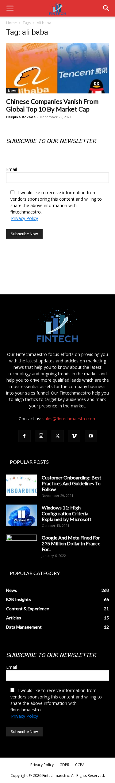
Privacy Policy (24, 218)
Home (11, 22)
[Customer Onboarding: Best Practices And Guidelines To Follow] (21, 485)
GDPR (64, 764)
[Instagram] (41, 436)
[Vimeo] (74, 436)
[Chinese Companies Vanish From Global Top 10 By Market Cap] (57, 68)
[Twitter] (58, 436)
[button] (10, 8)
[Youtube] (91, 436)
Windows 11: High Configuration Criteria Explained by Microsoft (66, 513)
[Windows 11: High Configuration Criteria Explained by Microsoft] (21, 515)
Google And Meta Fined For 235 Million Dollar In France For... (71, 543)
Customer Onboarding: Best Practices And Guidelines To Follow (71, 483)
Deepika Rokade (21, 117)
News (12, 91)
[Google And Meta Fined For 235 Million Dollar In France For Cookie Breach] (21, 545)
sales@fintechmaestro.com (69, 419)
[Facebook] (24, 436)
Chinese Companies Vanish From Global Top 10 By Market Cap (52, 105)
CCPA (80, 764)
